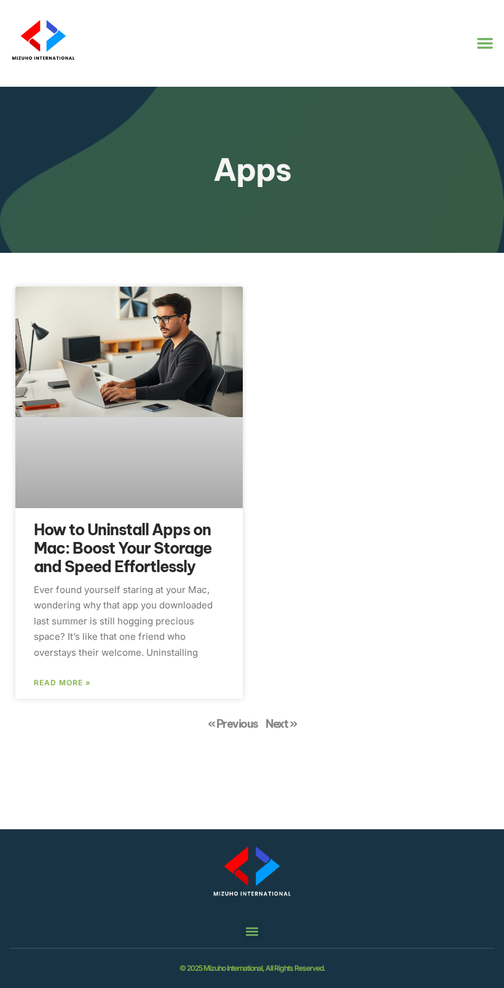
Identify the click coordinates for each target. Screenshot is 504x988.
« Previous (233, 724)
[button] (485, 43)
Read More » (62, 683)
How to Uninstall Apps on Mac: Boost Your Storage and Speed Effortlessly (122, 548)
